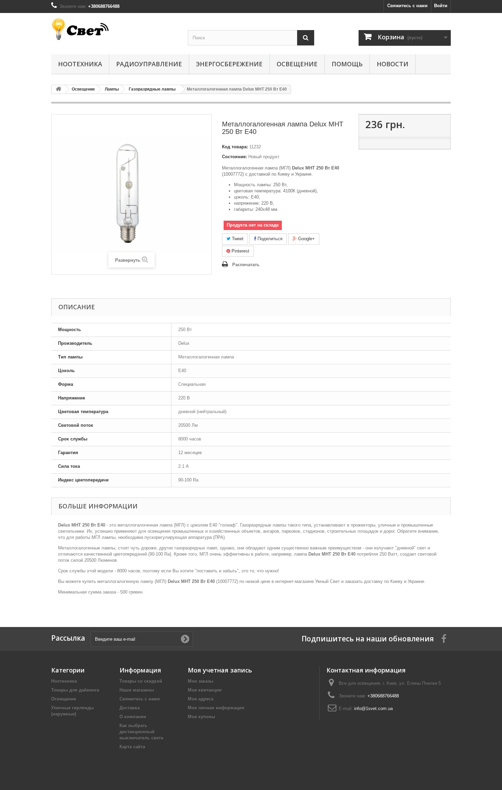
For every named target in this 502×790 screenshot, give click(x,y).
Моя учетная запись (220, 670)
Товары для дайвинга (75, 690)
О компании (133, 716)
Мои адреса (200, 699)
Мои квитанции (205, 690)
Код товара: (235, 146)
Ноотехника (80, 64)
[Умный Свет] (114, 29)
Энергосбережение (229, 64)
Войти (440, 5)
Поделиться (269, 238)
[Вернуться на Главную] (58, 89)
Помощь (347, 64)
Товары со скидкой (141, 681)
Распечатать (246, 264)
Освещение (297, 64)
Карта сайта (132, 746)
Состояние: (234, 156)
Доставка (130, 707)
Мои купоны (201, 716)
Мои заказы (200, 681)
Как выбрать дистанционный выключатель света (141, 731)
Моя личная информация (216, 707)
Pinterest (239, 251)
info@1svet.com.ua (373, 708)
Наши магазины (137, 690)
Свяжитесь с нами (407, 5)
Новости (392, 64)
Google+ (306, 238)
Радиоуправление (149, 64)
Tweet (237, 238)
